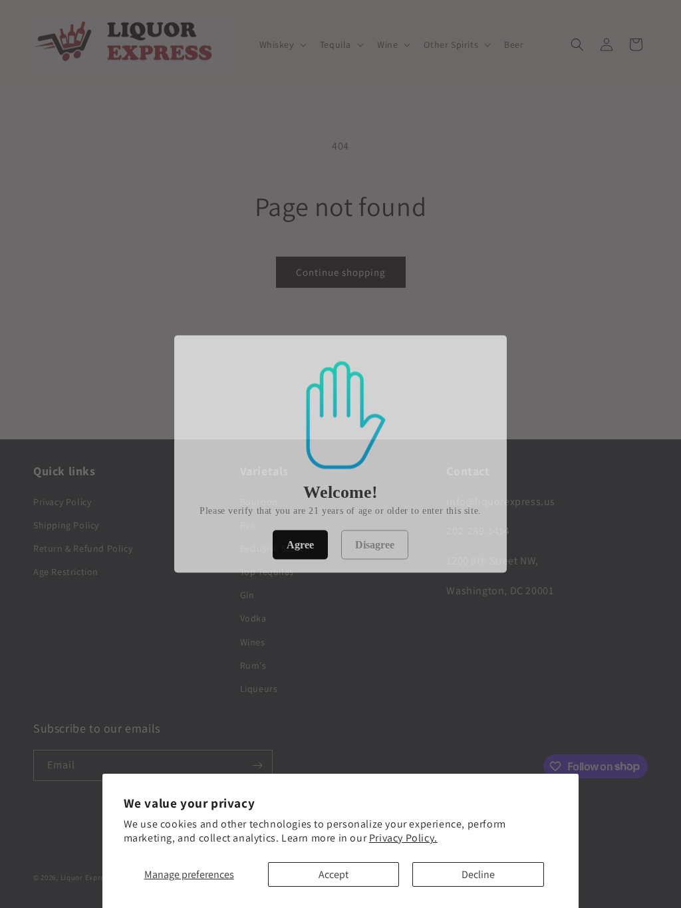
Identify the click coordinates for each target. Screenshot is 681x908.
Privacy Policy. (403, 838)
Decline (478, 874)
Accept (333, 874)
